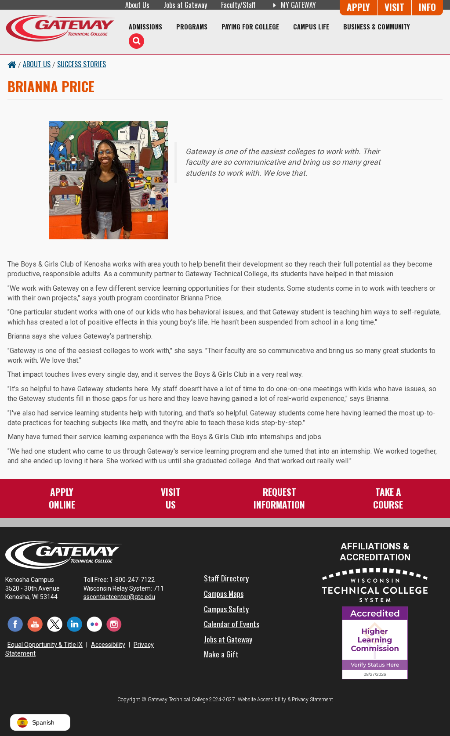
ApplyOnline (62, 498)
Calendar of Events (231, 623)
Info (427, 7)
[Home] (60, 28)
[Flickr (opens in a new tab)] (94, 624)
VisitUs (171, 498)
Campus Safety (226, 608)
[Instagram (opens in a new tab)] (114, 624)
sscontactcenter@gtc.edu (119, 596)
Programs (191, 26)
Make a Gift (221, 654)
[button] (40, 722)
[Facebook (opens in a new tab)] (15, 624)
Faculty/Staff (238, 5)
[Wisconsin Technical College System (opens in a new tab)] (375, 584)
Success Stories (81, 64)
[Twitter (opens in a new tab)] (55, 624)
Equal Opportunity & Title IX (45, 644)
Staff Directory (226, 578)
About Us (137, 5)
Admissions (145, 26)
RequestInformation (279, 498)
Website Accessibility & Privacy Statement (285, 699)
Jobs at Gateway (185, 5)
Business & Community (376, 26)
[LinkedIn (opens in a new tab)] (74, 624)
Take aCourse (388, 498)
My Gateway (297, 5)
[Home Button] (11, 64)
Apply (358, 7)
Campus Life (311, 26)
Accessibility (108, 644)
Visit (394, 7)
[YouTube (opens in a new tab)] (35, 624)
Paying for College (250, 26)
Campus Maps (223, 593)
